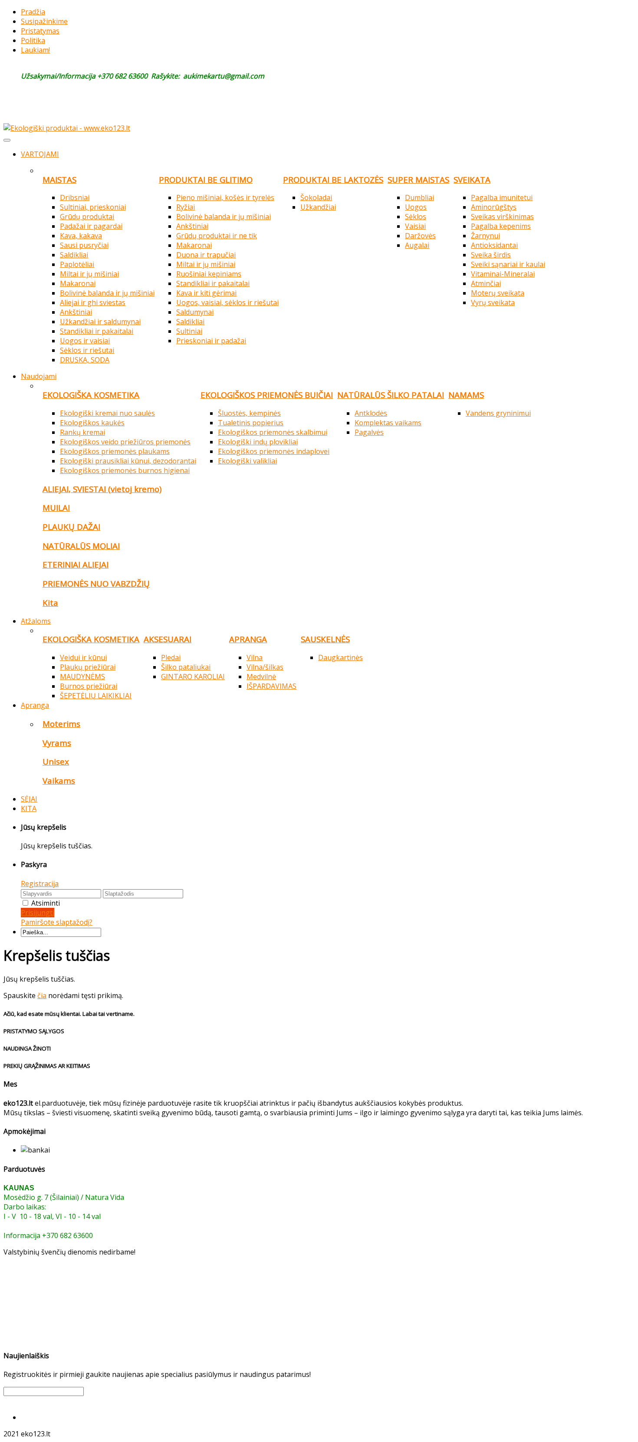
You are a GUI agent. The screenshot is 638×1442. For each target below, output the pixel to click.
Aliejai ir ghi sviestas (92, 302)
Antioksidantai (494, 245)
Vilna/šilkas (265, 667)
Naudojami (38, 376)
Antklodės (371, 413)
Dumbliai (419, 197)
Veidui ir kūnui (83, 657)
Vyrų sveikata (493, 302)
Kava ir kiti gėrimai (206, 293)
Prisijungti (37, 912)
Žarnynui (485, 235)
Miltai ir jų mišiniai (89, 274)
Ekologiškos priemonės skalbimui (272, 432)
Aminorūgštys (493, 207)
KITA (28, 808)
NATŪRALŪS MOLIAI (81, 545)
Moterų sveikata (497, 293)
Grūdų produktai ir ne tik (216, 235)
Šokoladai (316, 197)
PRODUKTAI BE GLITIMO (206, 179)
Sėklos (415, 216)
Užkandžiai (318, 207)
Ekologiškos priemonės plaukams (115, 451)
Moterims (61, 723)
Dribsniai (74, 197)
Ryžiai (185, 207)
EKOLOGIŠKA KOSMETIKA (91, 394)
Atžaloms (36, 621)
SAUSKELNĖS (325, 639)
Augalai (417, 245)
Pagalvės (369, 432)
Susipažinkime (44, 21)
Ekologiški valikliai (247, 461)
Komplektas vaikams (388, 422)
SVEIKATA (472, 179)
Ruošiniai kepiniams (208, 274)
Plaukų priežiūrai (87, 667)
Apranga (35, 705)
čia (41, 995)
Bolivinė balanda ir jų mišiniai (107, 293)
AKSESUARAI (167, 639)
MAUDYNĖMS (82, 676)
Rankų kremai (82, 432)
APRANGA (248, 639)
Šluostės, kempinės (249, 413)
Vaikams (59, 780)
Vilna (255, 657)
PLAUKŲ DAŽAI (71, 526)
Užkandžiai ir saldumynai (100, 321)
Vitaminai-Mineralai (503, 274)
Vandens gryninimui (498, 413)
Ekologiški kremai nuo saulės (107, 413)
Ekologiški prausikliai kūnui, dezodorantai (128, 461)
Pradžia (33, 11)
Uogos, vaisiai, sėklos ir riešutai (227, 302)
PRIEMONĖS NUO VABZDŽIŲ (96, 583)
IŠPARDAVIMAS (271, 686)
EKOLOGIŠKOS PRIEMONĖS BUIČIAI (267, 394)
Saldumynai (195, 312)
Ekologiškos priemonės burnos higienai (125, 470)
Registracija (40, 883)
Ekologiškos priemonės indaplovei (273, 451)
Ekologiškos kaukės (92, 422)
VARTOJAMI (40, 154)
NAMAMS (466, 394)
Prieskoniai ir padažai (211, 340)
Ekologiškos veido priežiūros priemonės (125, 442)
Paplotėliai (77, 264)
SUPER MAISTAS (418, 179)
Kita (50, 602)
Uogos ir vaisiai (85, 340)
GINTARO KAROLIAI (193, 676)
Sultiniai (189, 331)
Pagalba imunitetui (502, 197)
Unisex (56, 761)
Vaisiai (415, 226)
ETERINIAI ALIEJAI (76, 564)
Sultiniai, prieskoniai (93, 207)
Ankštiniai (76, 312)
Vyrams (57, 742)
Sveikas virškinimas (502, 216)
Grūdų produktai (87, 216)
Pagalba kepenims (501, 226)
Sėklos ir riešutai (87, 350)
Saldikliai (74, 254)
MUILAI (56, 507)
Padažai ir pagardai (91, 226)
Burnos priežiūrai (88, 686)
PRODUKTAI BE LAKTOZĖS (333, 179)
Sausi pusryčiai (84, 245)
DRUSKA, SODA (84, 360)
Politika (33, 40)
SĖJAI (29, 799)
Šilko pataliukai (185, 667)
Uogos (416, 207)
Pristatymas (40, 31)
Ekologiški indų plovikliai (258, 442)
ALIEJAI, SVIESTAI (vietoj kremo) (102, 488)
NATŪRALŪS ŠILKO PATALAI (390, 394)
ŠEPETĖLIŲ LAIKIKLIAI (96, 695)
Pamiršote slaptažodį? (56, 922)
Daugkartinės (340, 657)
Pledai (171, 657)
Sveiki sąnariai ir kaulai (508, 264)
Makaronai (77, 283)
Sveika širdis (491, 254)
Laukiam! (35, 50)
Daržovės (420, 235)
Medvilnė (261, 676)
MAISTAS (59, 179)
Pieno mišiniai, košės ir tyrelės (225, 197)
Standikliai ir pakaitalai (96, 331)
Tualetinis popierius (250, 422)
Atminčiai (486, 283)
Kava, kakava (81, 235)
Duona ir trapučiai (206, 254)
